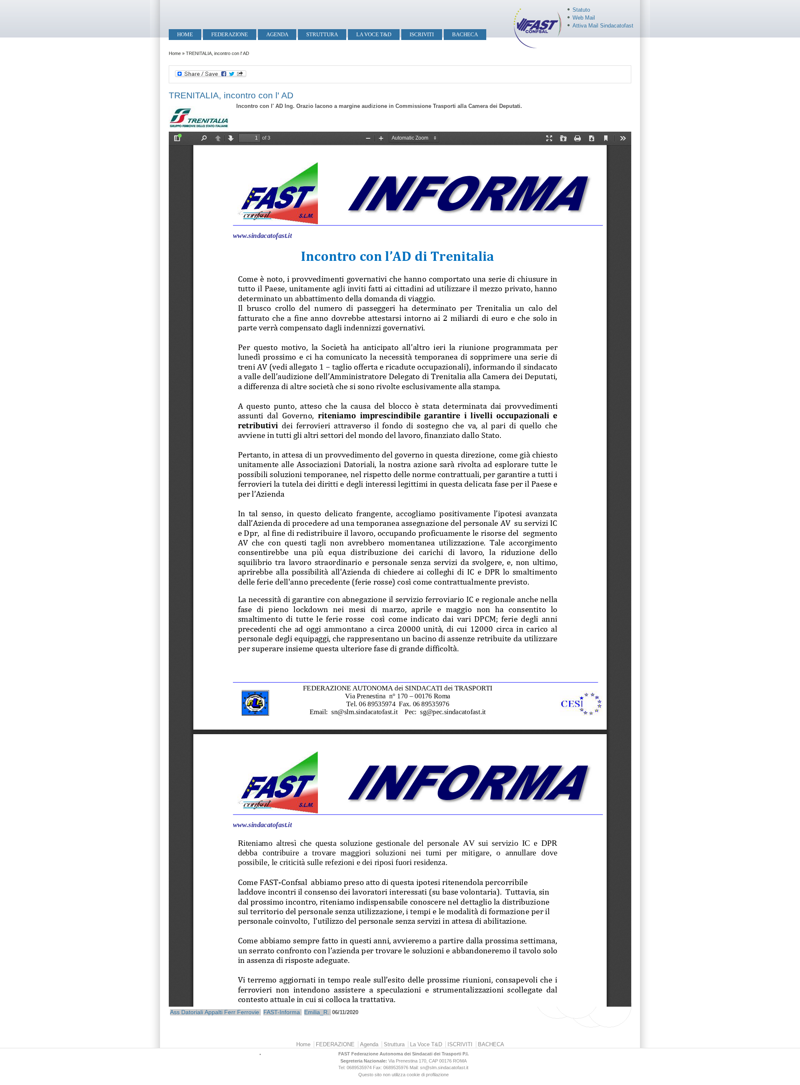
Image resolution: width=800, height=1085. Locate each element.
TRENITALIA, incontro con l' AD (231, 95)
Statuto (581, 10)
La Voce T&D (373, 34)
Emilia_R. (316, 1012)
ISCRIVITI (422, 34)
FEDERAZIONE (229, 34)
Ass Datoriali (186, 1012)
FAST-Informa (281, 1012)
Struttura (322, 34)
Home (185, 34)
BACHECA (465, 34)
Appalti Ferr (220, 1012)
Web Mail (583, 18)
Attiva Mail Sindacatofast (602, 25)
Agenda (277, 34)
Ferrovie (248, 1012)
